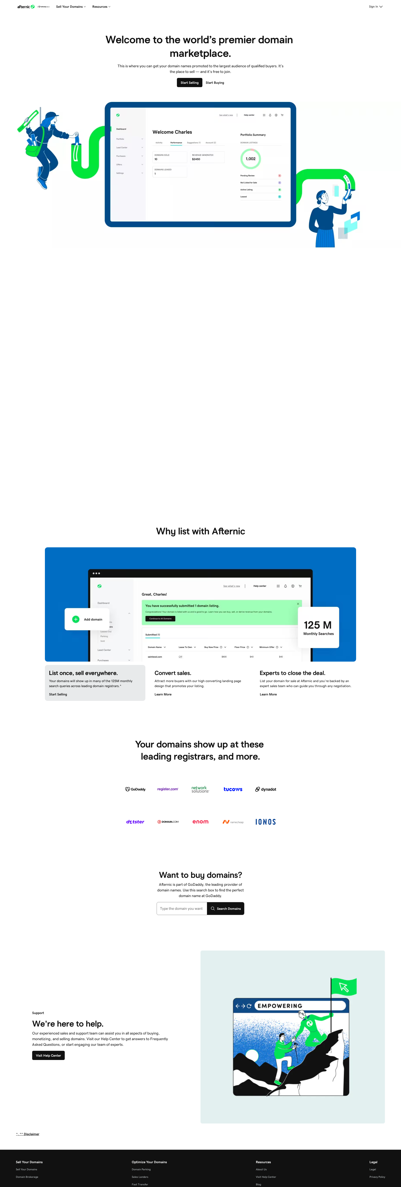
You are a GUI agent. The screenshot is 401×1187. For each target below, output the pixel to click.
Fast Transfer (140, 1184)
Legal (372, 1169)
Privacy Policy (377, 1177)
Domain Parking (141, 1169)
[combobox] (182, 908)
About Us (261, 1169)
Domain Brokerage (27, 1177)
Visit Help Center (266, 1177)
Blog (258, 1184)
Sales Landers (140, 1177)
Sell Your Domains (26, 1169)
